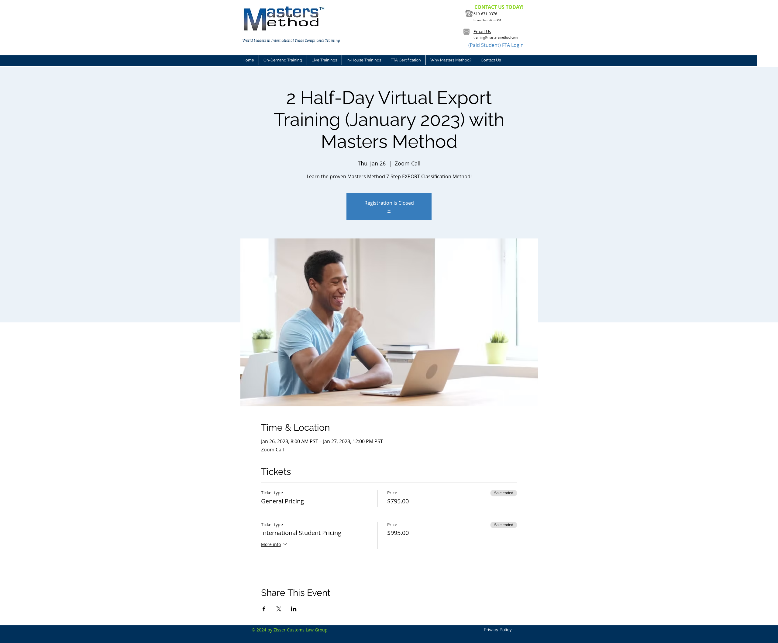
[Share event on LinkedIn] (294, 609)
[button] (324, 60)
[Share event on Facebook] (264, 609)
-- (389, 210)
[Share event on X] (279, 609)
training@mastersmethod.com (495, 38)
